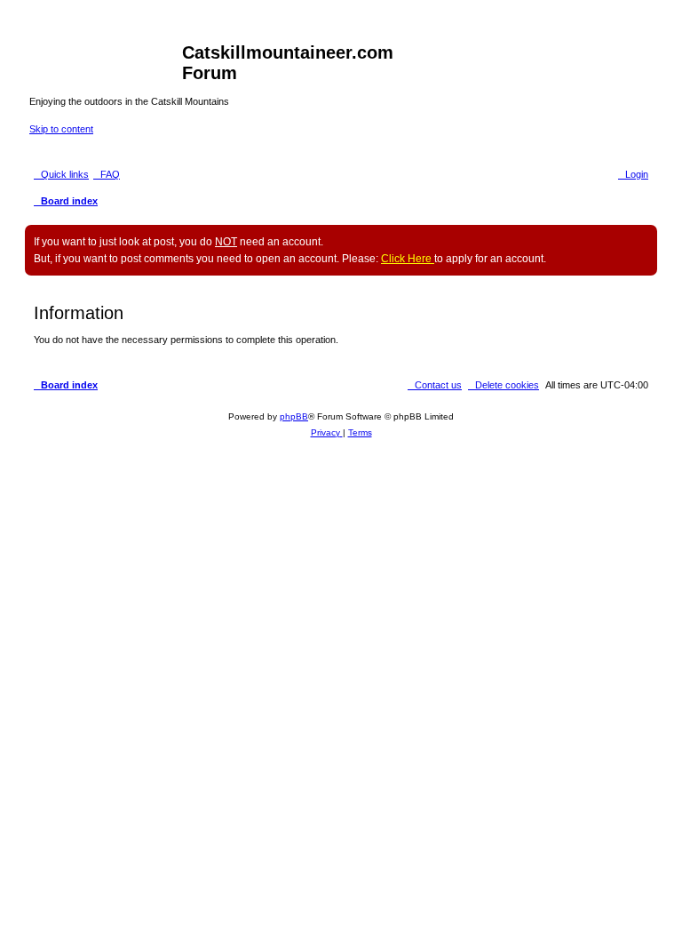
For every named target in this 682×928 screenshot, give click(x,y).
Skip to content (61, 129)
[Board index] (105, 57)
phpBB (294, 416)
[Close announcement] (643, 239)
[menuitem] (106, 174)
